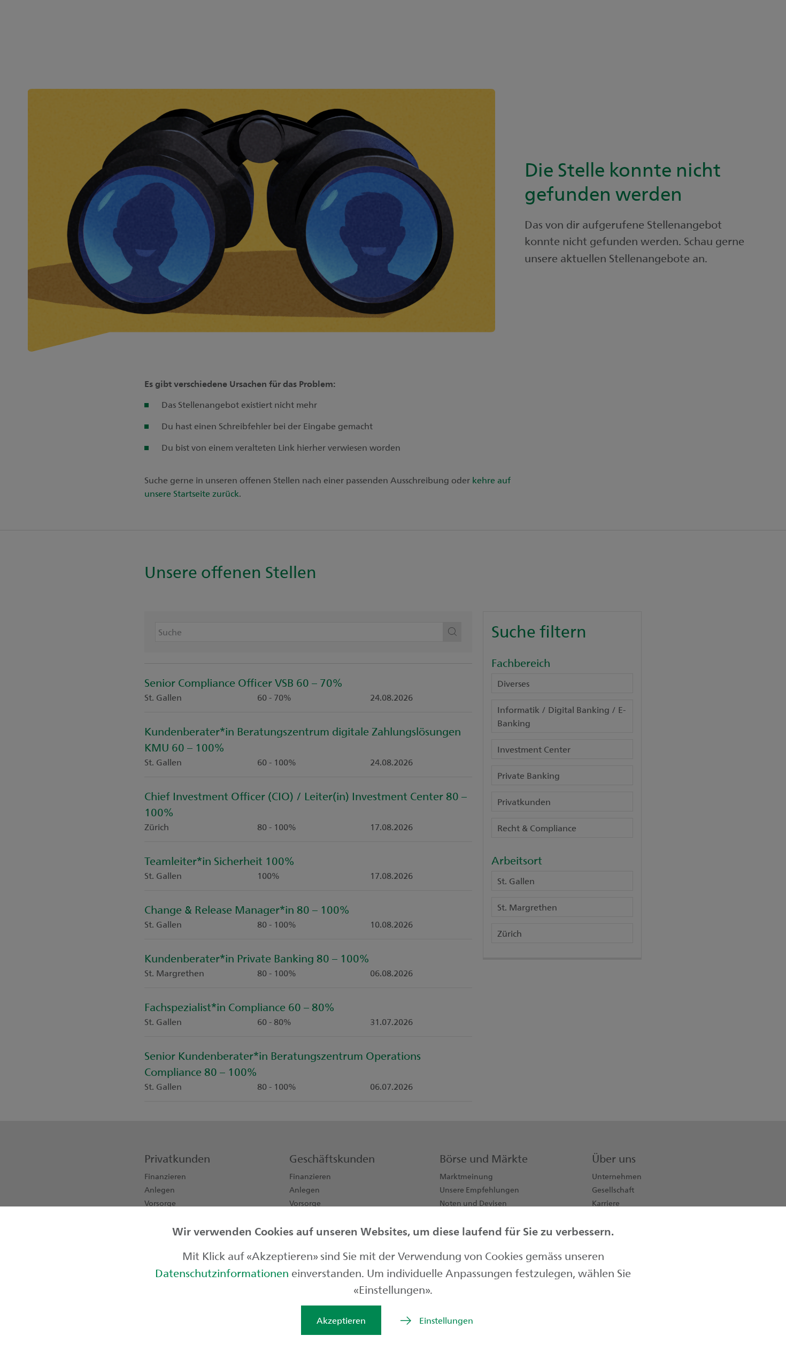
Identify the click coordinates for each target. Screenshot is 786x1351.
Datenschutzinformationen (223, 1272)
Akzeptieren (341, 1320)
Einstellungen (446, 1320)
